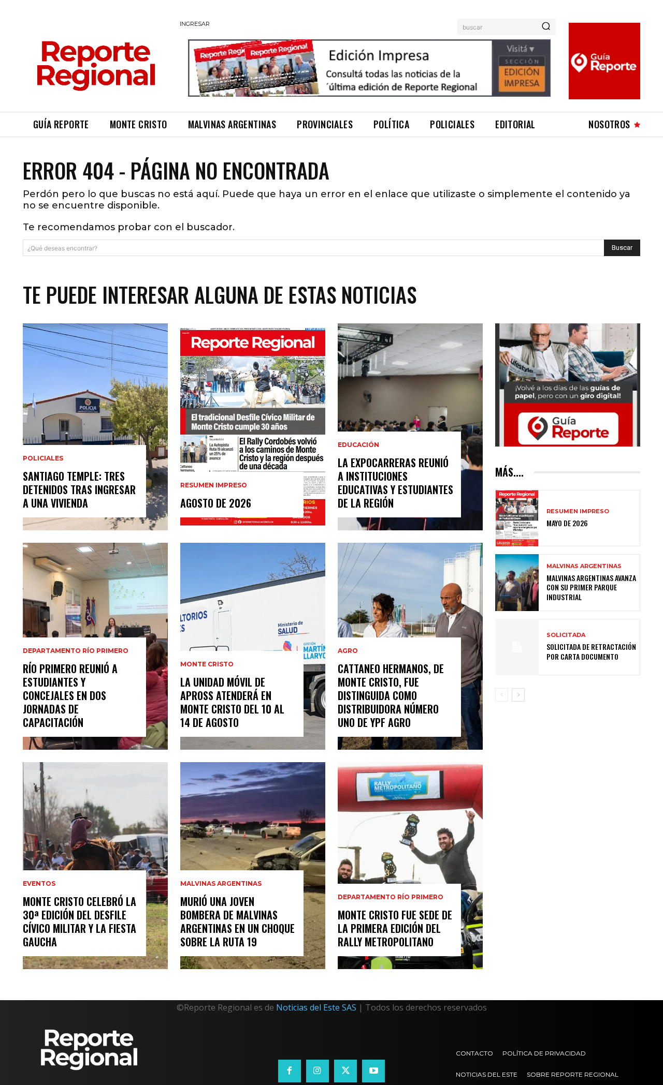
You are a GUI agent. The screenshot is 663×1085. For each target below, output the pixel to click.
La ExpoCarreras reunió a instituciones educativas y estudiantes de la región (395, 483)
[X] (345, 1071)
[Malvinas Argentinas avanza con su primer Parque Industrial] (517, 582)
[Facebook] (289, 1071)
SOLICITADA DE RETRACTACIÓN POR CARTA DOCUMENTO (591, 651)
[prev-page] (501, 695)
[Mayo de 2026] (517, 518)
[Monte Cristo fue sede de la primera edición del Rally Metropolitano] (410, 865)
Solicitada (565, 635)
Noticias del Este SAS (316, 1007)
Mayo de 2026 (567, 522)
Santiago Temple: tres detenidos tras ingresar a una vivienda (79, 489)
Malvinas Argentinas (221, 884)
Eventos (39, 884)
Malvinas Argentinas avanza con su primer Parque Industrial (591, 587)
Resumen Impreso (213, 485)
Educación (358, 445)
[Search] (546, 27)
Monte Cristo (207, 664)
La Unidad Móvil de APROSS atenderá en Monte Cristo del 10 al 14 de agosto (232, 702)
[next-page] (518, 695)
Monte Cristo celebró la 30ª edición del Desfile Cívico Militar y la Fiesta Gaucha (79, 921)
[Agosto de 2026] (252, 426)
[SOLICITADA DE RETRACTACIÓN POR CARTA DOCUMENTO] (517, 647)
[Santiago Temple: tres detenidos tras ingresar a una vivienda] (95, 426)
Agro (348, 651)
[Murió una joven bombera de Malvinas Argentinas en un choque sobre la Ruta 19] (252, 865)
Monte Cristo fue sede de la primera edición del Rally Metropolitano (395, 928)
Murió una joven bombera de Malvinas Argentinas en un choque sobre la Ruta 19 (237, 921)
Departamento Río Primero (75, 651)
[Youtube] (373, 1071)
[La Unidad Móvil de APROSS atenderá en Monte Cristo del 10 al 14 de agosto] (252, 646)
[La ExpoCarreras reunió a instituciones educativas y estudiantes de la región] (410, 426)
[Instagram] (317, 1071)
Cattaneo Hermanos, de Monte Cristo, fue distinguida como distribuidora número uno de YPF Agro (391, 695)
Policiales (43, 458)
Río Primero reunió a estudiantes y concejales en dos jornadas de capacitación (70, 695)
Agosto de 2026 (215, 503)
